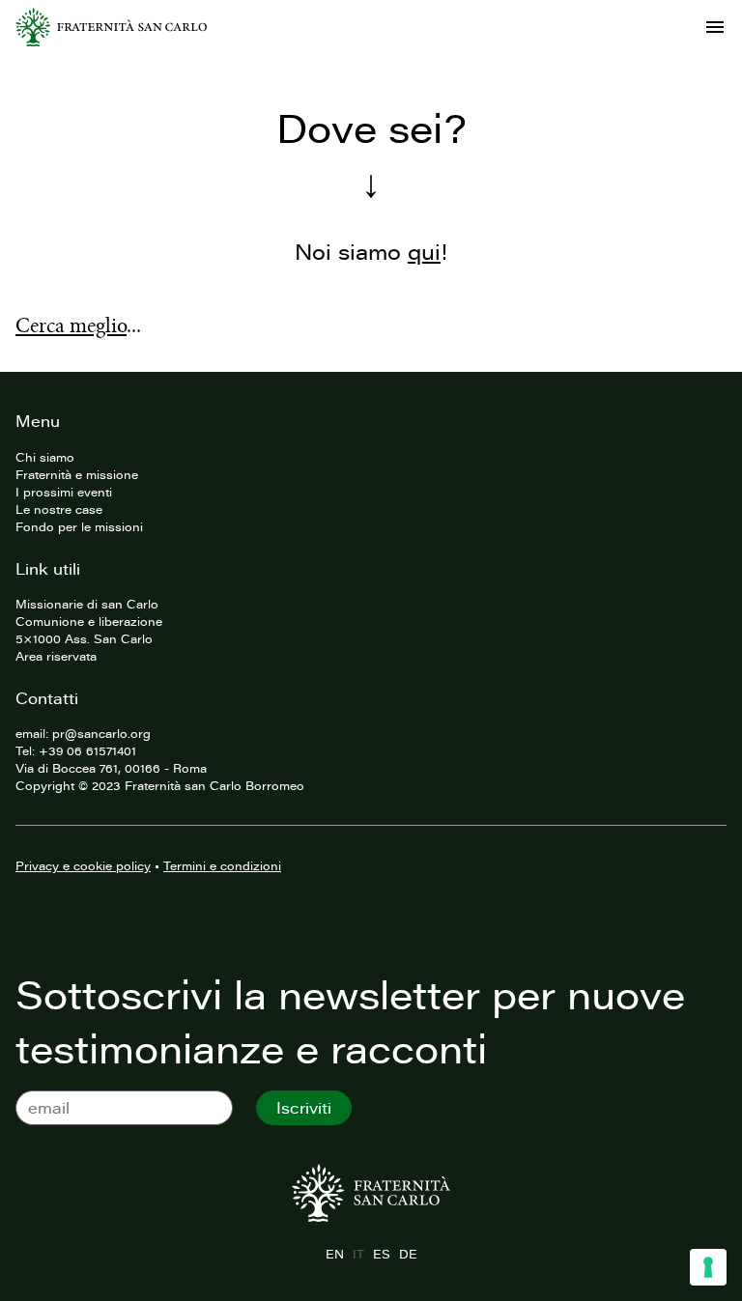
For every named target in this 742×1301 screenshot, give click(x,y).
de (407, 1253)
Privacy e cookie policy (83, 865)
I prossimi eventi (63, 491)
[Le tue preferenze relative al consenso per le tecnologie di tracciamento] (708, 1267)
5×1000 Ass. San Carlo (84, 638)
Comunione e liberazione (88, 621)
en (334, 1253)
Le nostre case (58, 509)
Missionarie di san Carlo (86, 603)
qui (424, 252)
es (381, 1253)
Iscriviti (303, 1107)
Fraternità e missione (76, 474)
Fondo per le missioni (79, 526)
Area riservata (56, 656)
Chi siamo (44, 457)
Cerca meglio (71, 325)
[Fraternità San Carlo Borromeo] (111, 27)
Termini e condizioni (222, 865)
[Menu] (715, 27)
